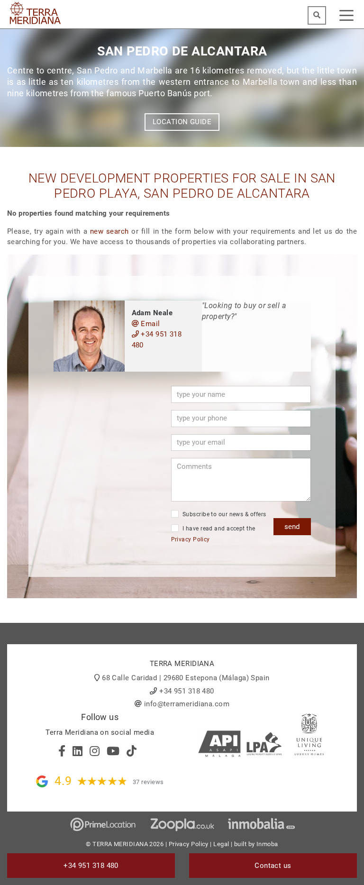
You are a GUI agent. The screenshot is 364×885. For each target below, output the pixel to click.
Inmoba (267, 844)
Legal (221, 844)
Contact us (273, 865)
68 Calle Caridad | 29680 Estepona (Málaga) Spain (186, 678)
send (292, 526)
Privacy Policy (190, 539)
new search (109, 231)
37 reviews (148, 781)
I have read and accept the (213, 534)
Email (149, 323)
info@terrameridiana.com (186, 704)
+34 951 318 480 (157, 339)
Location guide (182, 122)
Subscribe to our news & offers (223, 514)
